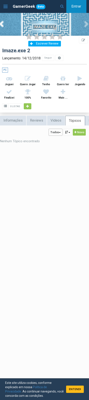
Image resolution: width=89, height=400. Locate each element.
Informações (13, 120)
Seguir (48, 57)
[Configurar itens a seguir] (59, 58)
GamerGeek (28, 6)
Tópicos (75, 121)
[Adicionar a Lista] (27, 106)
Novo (80, 132)
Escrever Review (47, 43)
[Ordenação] (67, 132)
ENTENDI (75, 389)
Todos (54, 132)
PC (5, 69)
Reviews (36, 120)
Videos (56, 120)
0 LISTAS (15, 106)
